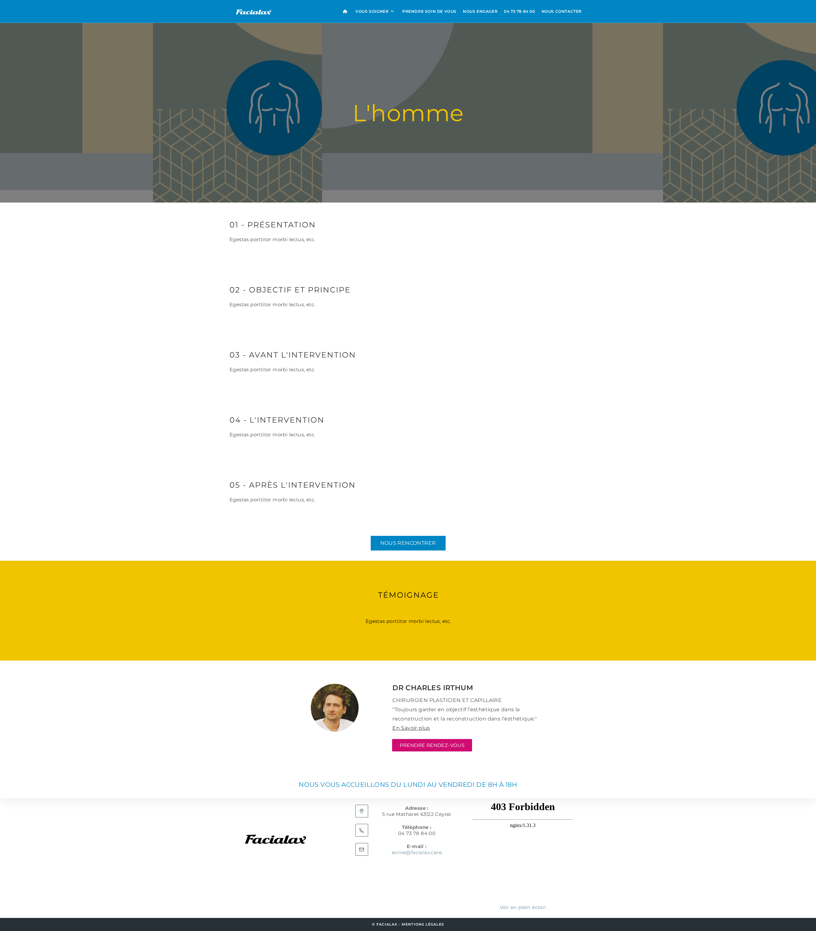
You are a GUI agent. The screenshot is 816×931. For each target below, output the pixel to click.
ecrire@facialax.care (417, 852)
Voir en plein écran (523, 907)
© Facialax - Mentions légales (408, 924)
